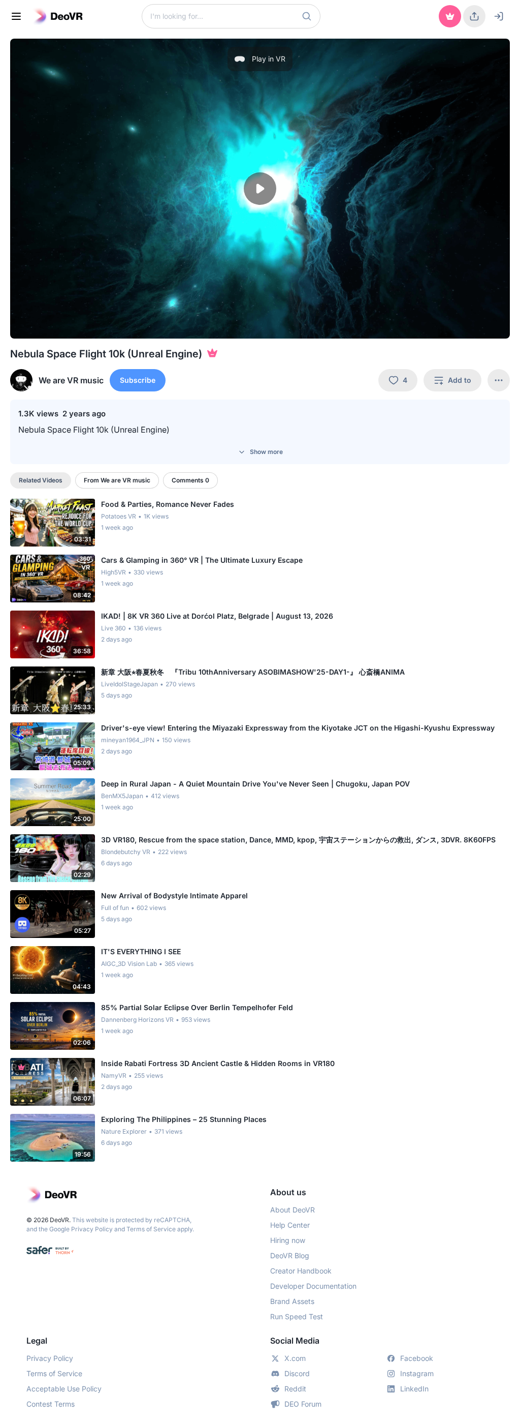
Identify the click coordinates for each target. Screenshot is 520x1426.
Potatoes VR (118, 516)
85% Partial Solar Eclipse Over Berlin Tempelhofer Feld (197, 1007)
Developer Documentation (313, 1286)
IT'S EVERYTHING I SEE (141, 951)
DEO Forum (302, 1404)
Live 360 (113, 628)
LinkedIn (414, 1388)
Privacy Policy (92, 1229)
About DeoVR (292, 1209)
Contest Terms (50, 1404)
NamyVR (113, 1075)
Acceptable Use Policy (64, 1388)
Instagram (417, 1373)
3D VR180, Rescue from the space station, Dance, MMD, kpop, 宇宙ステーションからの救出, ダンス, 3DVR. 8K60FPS (298, 839)
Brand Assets (292, 1301)
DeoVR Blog (289, 1255)
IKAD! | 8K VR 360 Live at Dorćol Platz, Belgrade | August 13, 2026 (217, 616)
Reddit (295, 1388)
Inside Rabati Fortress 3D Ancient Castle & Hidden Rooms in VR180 (218, 1063)
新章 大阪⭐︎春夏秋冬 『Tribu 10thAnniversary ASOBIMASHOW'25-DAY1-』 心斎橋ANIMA (253, 672)
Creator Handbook (301, 1270)
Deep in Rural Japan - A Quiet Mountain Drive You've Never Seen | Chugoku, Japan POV (255, 783)
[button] (307, 16)
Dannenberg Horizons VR (137, 1019)
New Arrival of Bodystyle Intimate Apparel (174, 895)
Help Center (290, 1225)
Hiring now (287, 1240)
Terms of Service (151, 1229)
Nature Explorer (124, 1131)
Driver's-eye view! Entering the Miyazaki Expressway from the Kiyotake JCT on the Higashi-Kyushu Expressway (298, 727)
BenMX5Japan (122, 796)
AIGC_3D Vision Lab (129, 963)
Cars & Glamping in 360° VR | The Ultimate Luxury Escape (202, 560)
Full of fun (115, 908)
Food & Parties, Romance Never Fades (167, 504)
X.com (295, 1358)
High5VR (113, 572)
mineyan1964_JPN (127, 740)
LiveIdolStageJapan (129, 684)
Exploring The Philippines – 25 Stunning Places (184, 1119)
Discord (297, 1373)
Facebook (416, 1358)
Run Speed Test (296, 1316)
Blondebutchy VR (125, 852)
